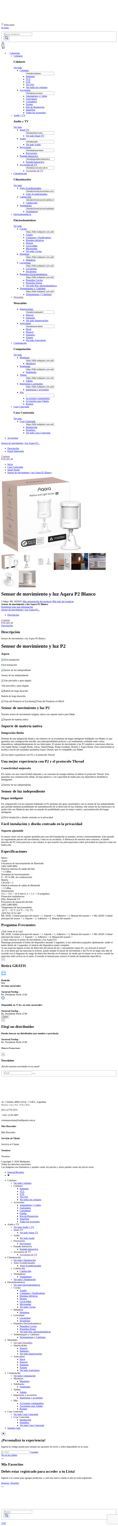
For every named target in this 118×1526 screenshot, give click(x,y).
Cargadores (31, 101)
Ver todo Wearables (23, 1342)
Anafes (29, 234)
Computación (20, 343)
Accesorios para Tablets (37, 401)
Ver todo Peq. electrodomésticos (41, 285)
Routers (29, 404)
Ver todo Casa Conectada (38, 433)
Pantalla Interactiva (29, 156)
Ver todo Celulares (22, 1183)
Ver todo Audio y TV (24, 1227)
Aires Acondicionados (30, 188)
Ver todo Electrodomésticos (27, 1285)
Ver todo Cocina (34, 251)
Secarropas (31, 271)
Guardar (34, 1452)
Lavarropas (25, 262)
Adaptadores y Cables (36, 96)
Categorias (15, 53)
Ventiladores (26, 205)
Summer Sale (13, 1428)
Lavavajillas (31, 245)
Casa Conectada (21, 406)
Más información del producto (37, 601)
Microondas (31, 248)
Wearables (19, 297)
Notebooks (25, 366)
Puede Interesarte (15, 451)
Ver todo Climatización (25, 1260)
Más (22, 392)
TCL (28, 79)
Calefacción (25, 197)
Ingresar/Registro (15, 1172)
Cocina (23, 229)
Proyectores (25, 147)
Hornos (29, 243)
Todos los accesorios (36, 112)
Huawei (29, 315)
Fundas (29, 104)
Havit (28, 329)
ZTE (28, 82)
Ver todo (18, 67)
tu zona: (5, 27)
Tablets (23, 375)
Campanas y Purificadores (38, 237)
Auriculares (31, 99)
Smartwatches (26, 309)
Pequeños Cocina (34, 280)
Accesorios (25, 90)
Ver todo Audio (33, 144)
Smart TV (24, 130)
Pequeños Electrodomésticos (33, 274)
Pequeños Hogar (34, 283)
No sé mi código (9, 1455)
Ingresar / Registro (10, 1483)
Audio (23, 138)
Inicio (10, 464)
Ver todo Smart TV (35, 136)
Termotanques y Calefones (32, 288)
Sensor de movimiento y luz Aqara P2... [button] (20, 443)
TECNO (30, 84)
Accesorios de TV (28, 164)
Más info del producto (63, 601)
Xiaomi (29, 337)
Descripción (13, 448)
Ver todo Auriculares (36, 340)
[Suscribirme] (34, 1073)
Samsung (30, 76)
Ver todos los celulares (36, 87)
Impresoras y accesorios (31, 383)
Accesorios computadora (38, 398)
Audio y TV (20, 115)
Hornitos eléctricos (35, 240)
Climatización (20, 173)
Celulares (18, 56)
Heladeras (24, 254)
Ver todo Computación (24, 1375)
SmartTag (30, 110)
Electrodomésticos (22, 214)
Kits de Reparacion (35, 107)
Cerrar (5, 1017)
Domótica (30, 430)
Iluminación (31, 427)
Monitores (25, 357)
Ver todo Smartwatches (37, 320)
